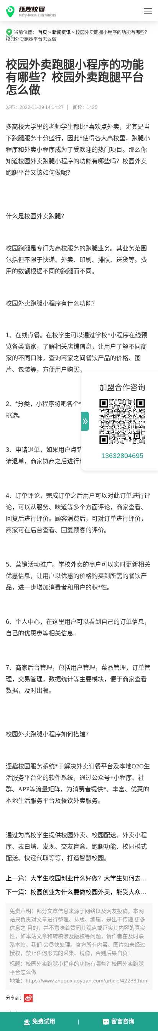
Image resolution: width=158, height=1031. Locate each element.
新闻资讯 (61, 32)
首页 (42, 32)
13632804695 (122, 455)
